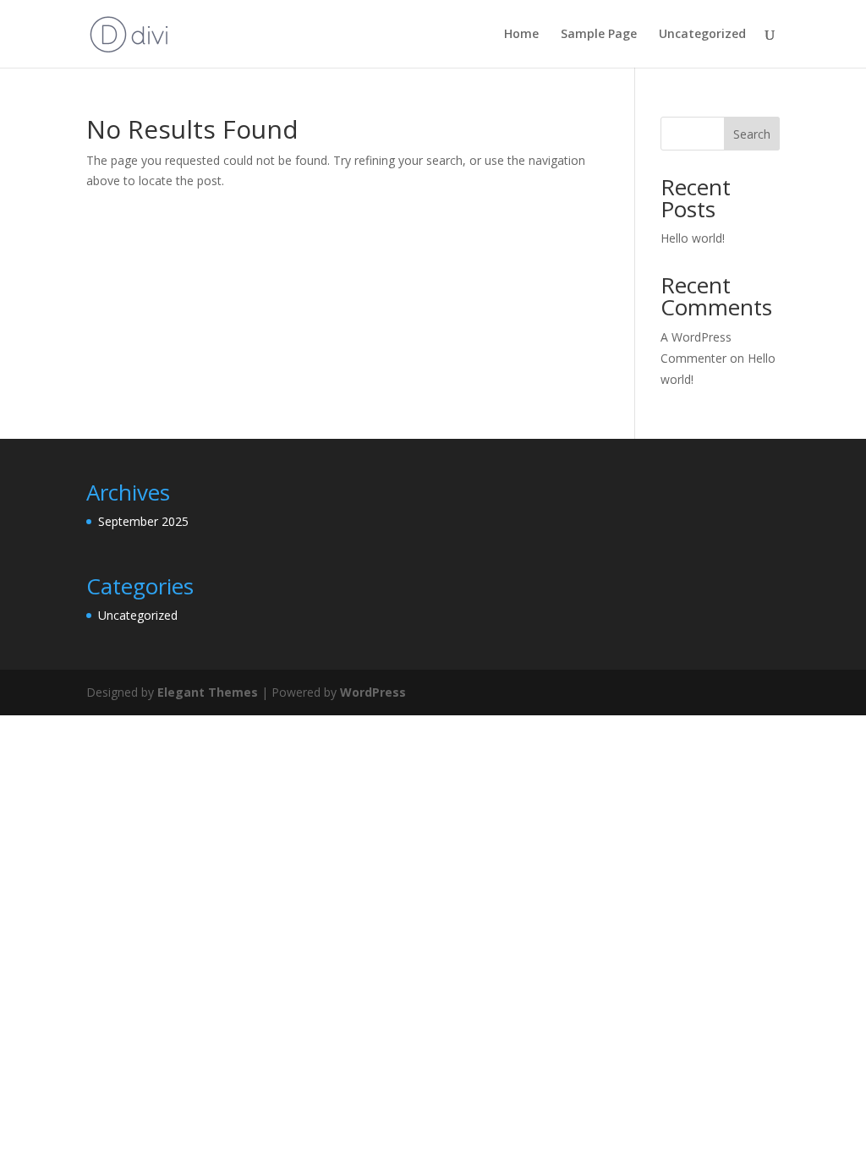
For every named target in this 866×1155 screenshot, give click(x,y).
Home (521, 34)
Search (751, 134)
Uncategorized (702, 34)
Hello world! (692, 238)
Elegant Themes (207, 692)
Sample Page (599, 34)
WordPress (373, 692)
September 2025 (143, 521)
